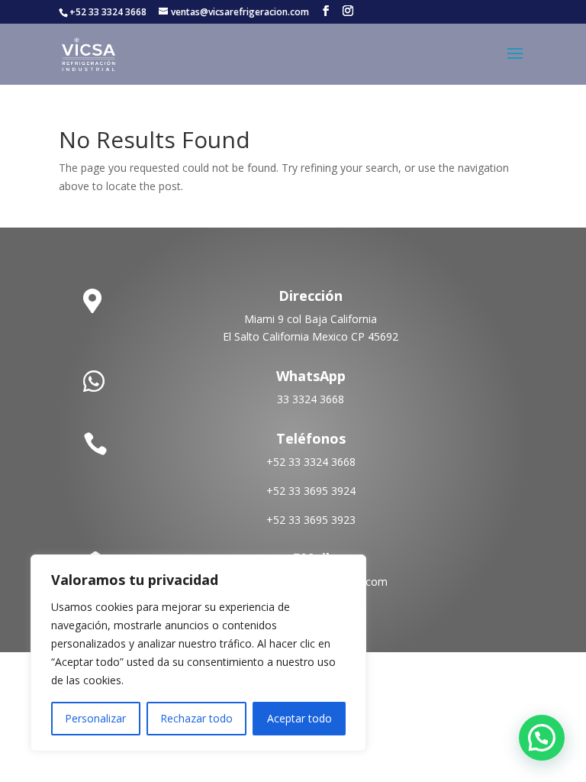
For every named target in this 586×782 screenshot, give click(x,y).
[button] (542, 738)
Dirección (311, 295)
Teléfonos (311, 438)
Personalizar (95, 718)
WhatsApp (311, 376)
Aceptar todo (299, 718)
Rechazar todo (196, 718)
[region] (198, 652)
